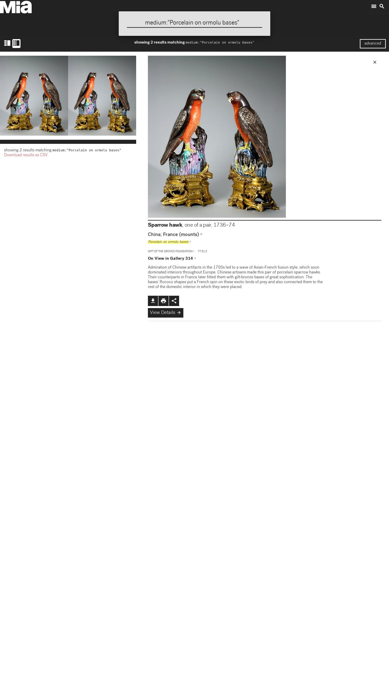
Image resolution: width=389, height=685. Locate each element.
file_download (153, 301)
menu (374, 6)
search (382, 6)
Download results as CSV (26, 155)
